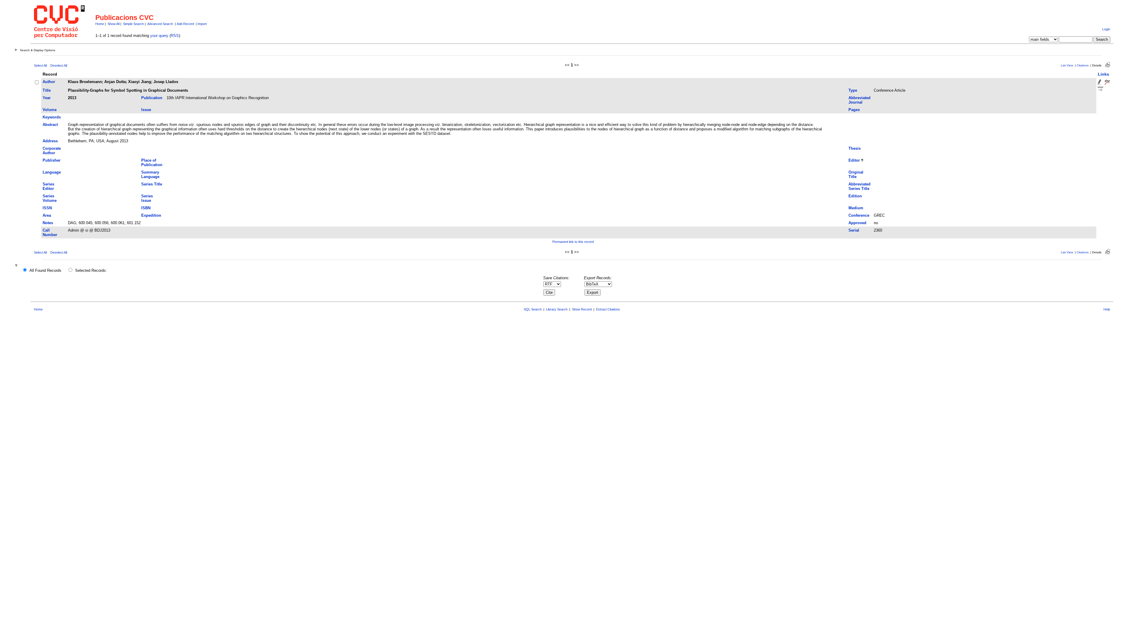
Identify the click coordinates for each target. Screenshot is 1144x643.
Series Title (151, 184)
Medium (855, 208)
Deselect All (58, 65)
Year (47, 98)
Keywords (52, 117)
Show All (113, 24)
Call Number (50, 232)
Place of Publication (151, 162)
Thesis (854, 148)
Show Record (582, 309)
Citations (1083, 65)
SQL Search (533, 309)
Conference (858, 215)
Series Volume (50, 198)
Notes (48, 223)
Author (49, 81)
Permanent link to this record (573, 242)
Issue (146, 109)
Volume (50, 109)
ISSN (47, 208)
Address (50, 141)
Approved (857, 223)
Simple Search (133, 24)
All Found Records (45, 270)
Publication (151, 98)
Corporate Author (52, 150)
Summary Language (150, 174)
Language (52, 172)
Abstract (50, 124)
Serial (853, 230)
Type (852, 90)
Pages (854, 109)
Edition (855, 196)
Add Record (185, 24)
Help (1106, 309)
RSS (175, 35)
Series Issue (147, 198)
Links (1103, 74)
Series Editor (48, 186)
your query (159, 35)
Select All (40, 65)
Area (47, 215)
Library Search (557, 309)
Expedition (151, 215)
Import (202, 24)
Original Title (855, 174)
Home (99, 24)
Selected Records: (91, 270)
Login (1106, 29)
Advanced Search (160, 24)
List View (1067, 65)
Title (47, 90)
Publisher (51, 160)
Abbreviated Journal (859, 100)
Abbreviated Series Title (859, 186)
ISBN (145, 208)
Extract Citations (608, 309)
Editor (854, 160)
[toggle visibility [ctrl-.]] (17, 266)
